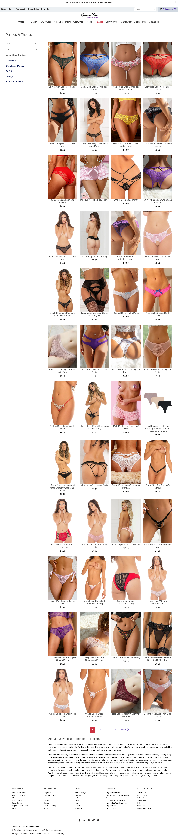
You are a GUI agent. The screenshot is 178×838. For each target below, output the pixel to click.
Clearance (16, 808)
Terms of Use (48, 834)
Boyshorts (11, 61)
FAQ (139, 803)
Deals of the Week (19, 793)
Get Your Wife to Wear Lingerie (117, 795)
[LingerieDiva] (89, 16)
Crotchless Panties (15, 66)
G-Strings (10, 71)
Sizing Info (141, 806)
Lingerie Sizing (111, 808)
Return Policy (142, 798)
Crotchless (79, 798)
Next (124, 729)
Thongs (9, 76)
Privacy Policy (35, 834)
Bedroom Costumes (50, 795)
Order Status (33, 9)
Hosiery (46, 803)
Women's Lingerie (18, 795)
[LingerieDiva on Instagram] (84, 820)
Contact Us (141, 793)
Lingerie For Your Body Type (116, 803)
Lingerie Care (111, 806)
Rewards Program (144, 808)
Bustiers (46, 800)
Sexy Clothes (17, 803)
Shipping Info (142, 800)
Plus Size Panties (14, 81)
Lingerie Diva (6, 9)
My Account (20, 9)
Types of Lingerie (112, 798)
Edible (77, 800)
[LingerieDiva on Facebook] (80, 820)
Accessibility (59, 834)
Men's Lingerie (17, 800)
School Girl (79, 808)
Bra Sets (46, 798)
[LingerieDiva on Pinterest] (89, 820)
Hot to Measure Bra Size (115, 800)
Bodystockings (80, 793)
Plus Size (15, 798)
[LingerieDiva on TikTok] (94, 820)
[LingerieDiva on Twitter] (98, 820)
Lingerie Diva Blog (113, 793)
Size (8, 44)
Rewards (45, 9)
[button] (23, 22)
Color (9, 49)
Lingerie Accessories (20, 806)
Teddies (46, 808)
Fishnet (77, 806)
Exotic (77, 803)
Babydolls (47, 793)
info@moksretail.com (31, 827)
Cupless (78, 795)
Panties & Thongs (50, 806)
